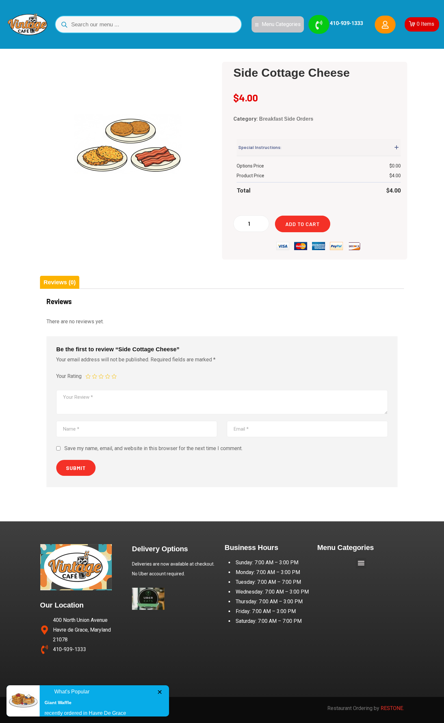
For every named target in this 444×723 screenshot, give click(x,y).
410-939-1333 (346, 23)
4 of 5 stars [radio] (107, 376)
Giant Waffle (58, 702)
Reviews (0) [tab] (60, 282)
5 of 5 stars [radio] (114, 376)
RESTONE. (392, 708)
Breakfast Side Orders (286, 119)
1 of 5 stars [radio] (88, 376)
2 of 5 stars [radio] (94, 376)
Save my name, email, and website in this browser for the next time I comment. (153, 448)
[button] (361, 563)
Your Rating (69, 376)
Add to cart (302, 224)
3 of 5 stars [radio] (101, 376)
